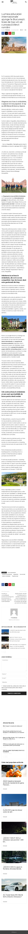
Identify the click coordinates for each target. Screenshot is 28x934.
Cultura (4, 734)
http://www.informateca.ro (14, 619)
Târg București (15, 576)
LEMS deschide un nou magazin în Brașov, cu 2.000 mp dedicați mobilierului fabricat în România (18, 646)
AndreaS (5, 789)
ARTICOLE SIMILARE (6, 627)
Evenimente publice (7, 740)
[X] (6, 33)
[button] (2, 2)
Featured (4, 648)
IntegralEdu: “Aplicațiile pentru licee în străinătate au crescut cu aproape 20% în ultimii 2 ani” (14, 146)
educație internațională (7, 574)
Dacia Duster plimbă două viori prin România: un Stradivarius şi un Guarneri (13, 731)
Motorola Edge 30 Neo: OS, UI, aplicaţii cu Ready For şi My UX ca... (14, 738)
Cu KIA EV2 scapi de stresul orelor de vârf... (12, 811)
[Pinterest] (9, 33)
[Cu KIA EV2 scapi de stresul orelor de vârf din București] (5, 631)
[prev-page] (2, 652)
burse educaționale (12, 572)
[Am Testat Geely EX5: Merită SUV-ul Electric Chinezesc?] (14, 885)
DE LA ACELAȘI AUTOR (20, 627)
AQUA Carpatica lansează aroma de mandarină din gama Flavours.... (13, 783)
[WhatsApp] (13, 33)
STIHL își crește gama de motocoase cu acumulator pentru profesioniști (13, 744)
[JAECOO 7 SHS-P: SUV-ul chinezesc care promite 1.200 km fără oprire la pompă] (5, 639)
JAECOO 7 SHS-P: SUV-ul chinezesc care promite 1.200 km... (13, 840)
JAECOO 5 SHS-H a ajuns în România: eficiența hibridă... (12, 868)
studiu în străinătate (6, 576)
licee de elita (22, 574)
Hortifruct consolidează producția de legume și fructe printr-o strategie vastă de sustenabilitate (7, 597)
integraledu (15, 574)
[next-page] (5, 652)
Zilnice (3, 633)
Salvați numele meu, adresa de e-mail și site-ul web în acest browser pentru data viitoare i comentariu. (13, 687)
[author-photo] (14, 615)
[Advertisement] (14, 6)
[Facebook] (2, 33)
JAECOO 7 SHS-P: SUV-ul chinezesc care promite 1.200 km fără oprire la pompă (18, 639)
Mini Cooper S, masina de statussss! (12, 726)
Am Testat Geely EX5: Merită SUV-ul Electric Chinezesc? (13, 896)
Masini (4, 727)
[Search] (26, 2)
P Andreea (7, 29)
